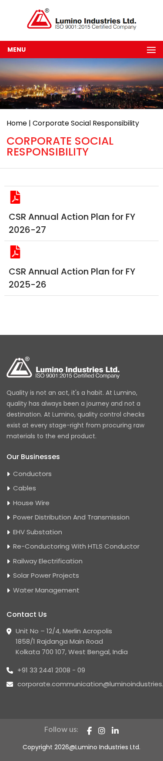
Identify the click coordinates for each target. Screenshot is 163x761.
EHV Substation (37, 531)
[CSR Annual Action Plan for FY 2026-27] (15, 197)
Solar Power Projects (46, 575)
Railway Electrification (48, 561)
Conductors (32, 473)
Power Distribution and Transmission (71, 517)
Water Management (46, 590)
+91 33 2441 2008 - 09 (51, 670)
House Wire (31, 502)
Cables (24, 488)
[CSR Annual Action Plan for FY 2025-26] (15, 251)
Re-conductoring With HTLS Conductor (76, 546)
